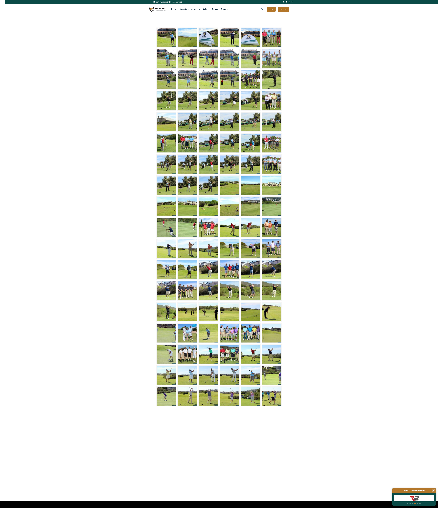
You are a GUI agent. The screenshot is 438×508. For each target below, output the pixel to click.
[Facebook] (289, 2)
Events (223, 9)
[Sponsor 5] (414, 503)
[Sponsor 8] (420, 503)
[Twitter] (284, 2)
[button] (262, 9)
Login (271, 9)
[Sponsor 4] (412, 503)
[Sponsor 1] (407, 503)
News (214, 9)
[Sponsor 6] (416, 503)
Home (173, 9)
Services (194, 9)
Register (283, 9)
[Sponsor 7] (419, 503)
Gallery (206, 9)
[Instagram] (292, 2)
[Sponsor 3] (410, 503)
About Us (183, 9)
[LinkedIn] (286, 2)
